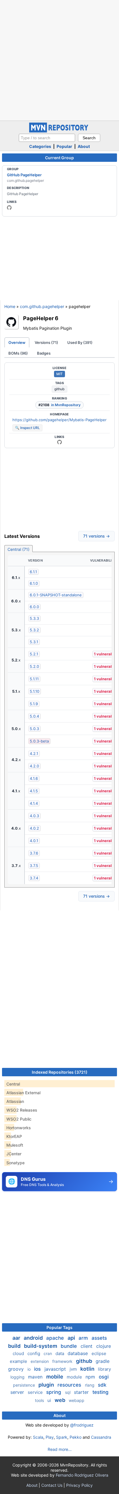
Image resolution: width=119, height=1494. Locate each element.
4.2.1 (34, 753)
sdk (102, 1385)
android (34, 1338)
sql (68, 1392)
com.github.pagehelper (42, 306)
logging (18, 1376)
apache (55, 1338)
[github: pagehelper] (9, 207)
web (60, 1400)
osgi (104, 1377)
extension (40, 1361)
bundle (69, 1346)
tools (40, 1400)
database (78, 1353)
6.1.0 (34, 583)
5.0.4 (34, 716)
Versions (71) (46, 342)
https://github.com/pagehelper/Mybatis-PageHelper (59, 419)
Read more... (60, 1449)
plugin (46, 1385)
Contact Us (51, 1485)
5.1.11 (34, 679)
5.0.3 (34, 728)
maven (36, 1377)
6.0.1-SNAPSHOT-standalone (56, 595)
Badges (44, 353)
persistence (24, 1385)
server (17, 1392)
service (36, 1392)
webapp (76, 1400)
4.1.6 (34, 778)
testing (100, 1392)
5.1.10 (34, 691)
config (34, 1353)
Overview (16, 342)
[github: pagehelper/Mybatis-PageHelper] (59, 442)
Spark (61, 1437)
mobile (55, 1377)
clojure (103, 1346)
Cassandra (101, 1437)
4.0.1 (34, 840)
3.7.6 (34, 853)
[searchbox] (47, 138)
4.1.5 (34, 791)
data (60, 1353)
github (59, 389)
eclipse (99, 1353)
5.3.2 (34, 630)
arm (84, 1338)
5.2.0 (34, 666)
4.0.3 (34, 815)
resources (70, 1385)
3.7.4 (34, 878)
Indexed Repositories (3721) (60, 1072)
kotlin (88, 1369)
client (87, 1346)
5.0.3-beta (39, 741)
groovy (16, 1369)
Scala (38, 1437)
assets (99, 1338)
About (84, 146)
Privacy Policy (79, 1485)
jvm (74, 1369)
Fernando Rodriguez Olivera (82, 1475)
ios (38, 1369)
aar (16, 1338)
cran (48, 1353)
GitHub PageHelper (24, 175)
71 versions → (96, 536)
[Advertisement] (59, 59)
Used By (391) (79, 342)
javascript (55, 1369)
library (104, 1369)
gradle (102, 1361)
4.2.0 (34, 766)
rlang (90, 1385)
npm (90, 1377)
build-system (41, 1346)
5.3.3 (34, 618)
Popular (64, 146)
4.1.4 (34, 803)
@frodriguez (82, 1424)
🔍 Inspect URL (27, 428)
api (72, 1338)
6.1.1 (33, 571)
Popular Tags (59, 1327)
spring (54, 1392)
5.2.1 (34, 654)
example (19, 1361)
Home (9, 306)
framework (63, 1361)
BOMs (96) (18, 353)
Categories (40, 146)
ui (49, 1400)
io (29, 1369)
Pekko (75, 1437)
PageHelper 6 (40, 318)
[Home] (59, 131)
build (15, 1346)
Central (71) (18, 549)
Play (50, 1437)
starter (82, 1392)
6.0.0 (34, 606)
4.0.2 (34, 828)
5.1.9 (34, 703)
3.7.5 (34, 865)
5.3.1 (34, 641)
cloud (19, 1353)
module (75, 1377)
